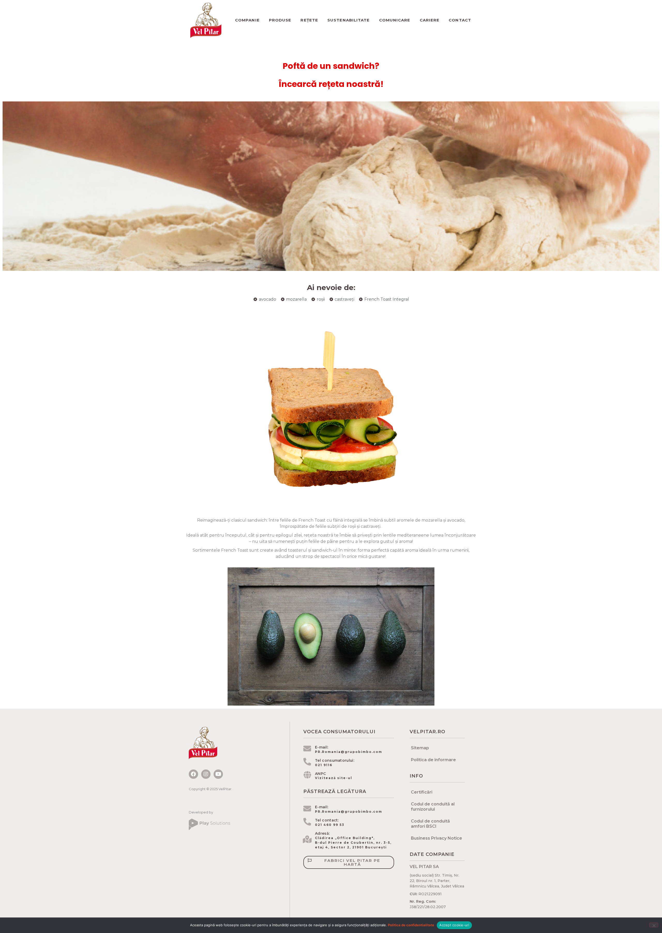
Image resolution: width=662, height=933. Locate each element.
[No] (653, 925)
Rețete (309, 20)
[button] (348, 862)
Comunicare (394, 20)
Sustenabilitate (348, 20)
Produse (280, 20)
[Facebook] (193, 774)
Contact (460, 20)
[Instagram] (205, 774)
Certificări (421, 792)
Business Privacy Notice (436, 838)
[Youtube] (218, 774)
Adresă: (322, 833)
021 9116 (323, 765)
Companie (247, 20)
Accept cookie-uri (454, 925)
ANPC (320, 773)
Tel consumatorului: (334, 760)
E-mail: (321, 747)
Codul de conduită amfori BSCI (430, 824)
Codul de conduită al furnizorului (433, 807)
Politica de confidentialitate (411, 925)
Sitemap (420, 747)
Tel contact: (327, 820)
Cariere (430, 20)
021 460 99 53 (329, 825)
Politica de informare (433, 759)
